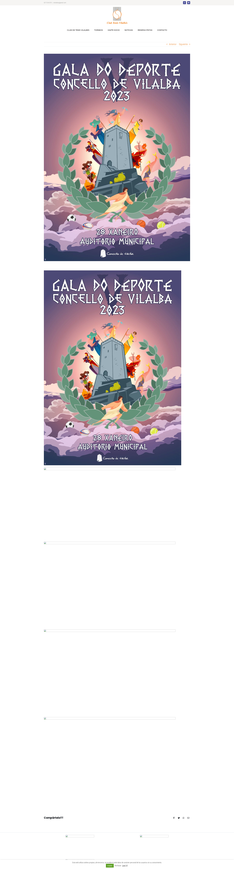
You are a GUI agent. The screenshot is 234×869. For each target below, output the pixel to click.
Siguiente (183, 44)
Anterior (172, 44)
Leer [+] (125, 865)
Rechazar (118, 865)
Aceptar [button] (109, 866)
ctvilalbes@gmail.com (59, 3)
